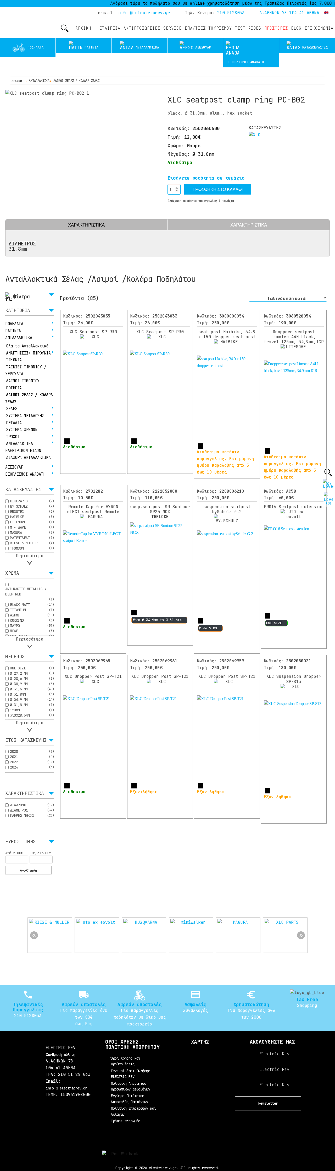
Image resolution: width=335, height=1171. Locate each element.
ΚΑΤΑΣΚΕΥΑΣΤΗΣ (23, 489)
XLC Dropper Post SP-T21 (93, 676)
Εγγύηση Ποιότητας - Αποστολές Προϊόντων (129, 1098)
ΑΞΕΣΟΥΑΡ (14, 467)
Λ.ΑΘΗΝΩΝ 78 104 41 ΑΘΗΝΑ (289, 12)
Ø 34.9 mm (208, 628)
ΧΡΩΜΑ (12, 573)
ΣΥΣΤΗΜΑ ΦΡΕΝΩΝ (21, 429)
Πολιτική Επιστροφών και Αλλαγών (133, 1111)
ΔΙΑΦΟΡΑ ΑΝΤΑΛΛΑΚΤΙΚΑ (28, 457)
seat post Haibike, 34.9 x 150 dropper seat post (227, 334)
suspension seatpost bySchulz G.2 (227, 509)
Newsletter (268, 1103)
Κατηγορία (17, 310)
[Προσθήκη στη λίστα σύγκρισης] (181, 208)
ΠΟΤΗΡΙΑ (14, 388)
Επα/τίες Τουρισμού (208, 28)
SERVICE (172, 28)
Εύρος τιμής (20, 842)
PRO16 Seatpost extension (293, 506)
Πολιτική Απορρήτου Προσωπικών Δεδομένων (130, 1086)
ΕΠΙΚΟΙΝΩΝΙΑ (319, 28)
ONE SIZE (274, 623)
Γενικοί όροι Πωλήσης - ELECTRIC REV (132, 1073)
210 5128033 (231, 12)
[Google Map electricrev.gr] (200, 1066)
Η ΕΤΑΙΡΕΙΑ (107, 28)
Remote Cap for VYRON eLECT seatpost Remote (93, 509)
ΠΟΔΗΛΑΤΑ (14, 323)
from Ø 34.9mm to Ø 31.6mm (157, 619)
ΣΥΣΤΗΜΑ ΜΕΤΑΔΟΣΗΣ (25, 415)
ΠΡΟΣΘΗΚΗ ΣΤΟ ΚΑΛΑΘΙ (218, 189)
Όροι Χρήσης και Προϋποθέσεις (125, 1061)
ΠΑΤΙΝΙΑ (13, 331)
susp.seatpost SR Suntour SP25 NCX (160, 511)
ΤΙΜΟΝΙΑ (14, 360)
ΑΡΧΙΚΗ (83, 28)
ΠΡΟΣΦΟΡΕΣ (276, 28)
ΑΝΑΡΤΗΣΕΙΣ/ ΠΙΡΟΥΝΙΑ (28, 353)
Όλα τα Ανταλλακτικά (27, 346)
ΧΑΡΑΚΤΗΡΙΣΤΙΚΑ (86, 224)
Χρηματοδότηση (251, 1004)
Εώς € (40, 853)
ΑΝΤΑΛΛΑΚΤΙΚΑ (18, 337)
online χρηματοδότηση (199, 3)
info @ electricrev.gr (144, 12)
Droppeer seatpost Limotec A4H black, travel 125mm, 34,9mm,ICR (293, 337)
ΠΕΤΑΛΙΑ (14, 423)
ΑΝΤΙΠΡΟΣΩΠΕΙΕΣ (142, 28)
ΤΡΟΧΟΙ (12, 436)
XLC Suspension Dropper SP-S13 (293, 679)
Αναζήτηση (28, 870)
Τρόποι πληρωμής (125, 1121)
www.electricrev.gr (16, 23)
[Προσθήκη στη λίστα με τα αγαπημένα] (171, 208)
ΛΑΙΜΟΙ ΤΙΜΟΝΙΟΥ (23, 381)
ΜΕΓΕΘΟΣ (15, 656)
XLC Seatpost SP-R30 (93, 332)
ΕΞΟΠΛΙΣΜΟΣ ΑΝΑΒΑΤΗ (25, 474)
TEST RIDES (248, 28)
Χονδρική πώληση (60, 1054)
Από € (14, 853)
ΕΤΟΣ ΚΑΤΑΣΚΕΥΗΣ (26, 740)
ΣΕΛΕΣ (11, 408)
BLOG (296, 28)
